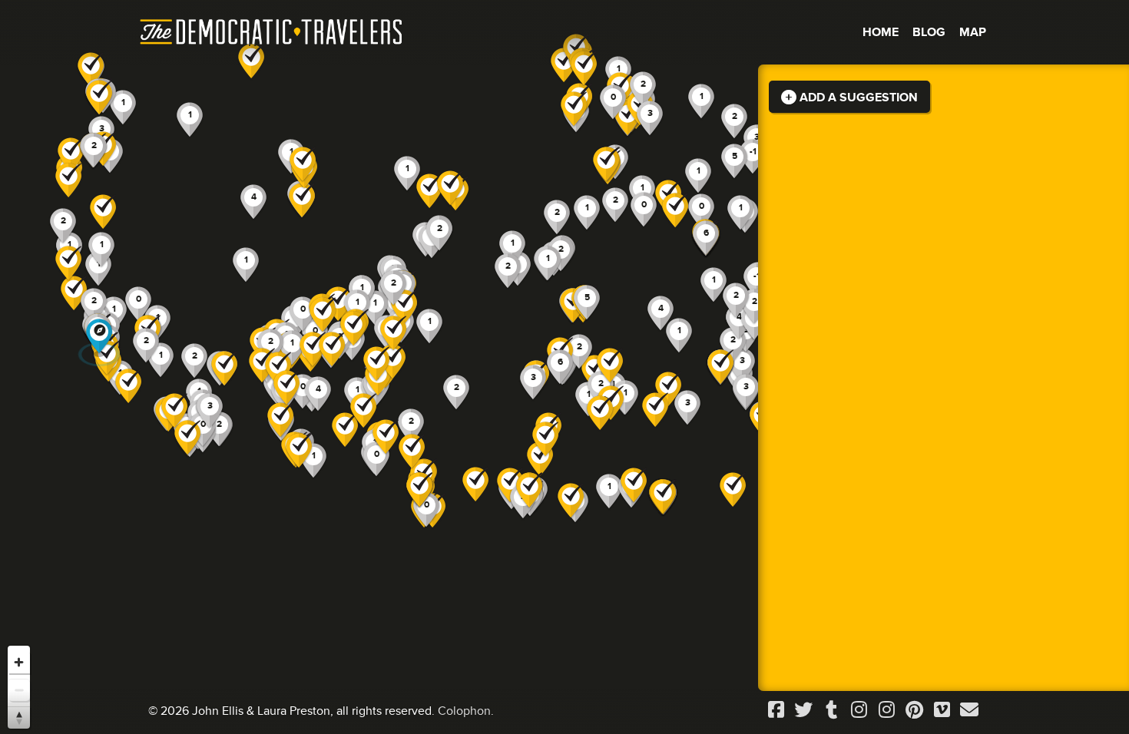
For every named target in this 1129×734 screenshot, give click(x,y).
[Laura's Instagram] (886, 710)
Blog (928, 32)
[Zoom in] (19, 662)
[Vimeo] (941, 710)
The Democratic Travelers (271, 32)
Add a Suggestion (857, 97)
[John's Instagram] (858, 710)
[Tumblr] (831, 710)
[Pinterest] (913, 710)
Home (880, 32)
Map (972, 32)
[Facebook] (775, 710)
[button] (573, 109)
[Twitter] (803, 710)
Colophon (464, 711)
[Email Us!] (969, 710)
